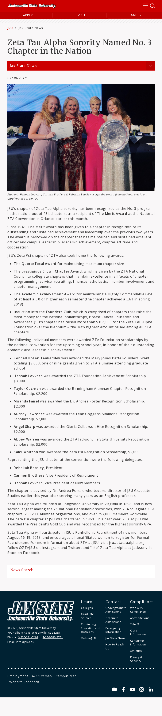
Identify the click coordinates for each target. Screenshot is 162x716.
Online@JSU (89, 638)
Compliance (142, 602)
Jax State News (31, 28)
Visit (82, 15)
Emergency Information (113, 630)
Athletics (136, 651)
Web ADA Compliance (138, 610)
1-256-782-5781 (53, 637)
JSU (10, 28)
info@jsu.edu (25, 642)
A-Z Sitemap (42, 676)
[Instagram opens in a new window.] (142, 689)
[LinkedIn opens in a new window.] (151, 689)
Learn (87, 602)
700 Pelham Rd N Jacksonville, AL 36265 (33, 632)
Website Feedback (24, 682)
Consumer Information (138, 642)
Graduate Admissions (113, 620)
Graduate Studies (87, 616)
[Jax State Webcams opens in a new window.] (115, 689)
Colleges (87, 608)
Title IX (134, 624)
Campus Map (66, 676)
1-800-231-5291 (28, 637)
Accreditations (140, 618)
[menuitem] (92, 608)
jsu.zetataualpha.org (127, 542)
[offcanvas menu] (149, 5)
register (123, 537)
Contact (113, 602)
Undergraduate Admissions (115, 610)
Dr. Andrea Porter (68, 490)
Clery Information (138, 632)
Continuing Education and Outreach (90, 628)
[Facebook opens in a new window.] (124, 689)
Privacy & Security (136, 659)
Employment (17, 676)
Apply (28, 15)
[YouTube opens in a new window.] (133, 689)
